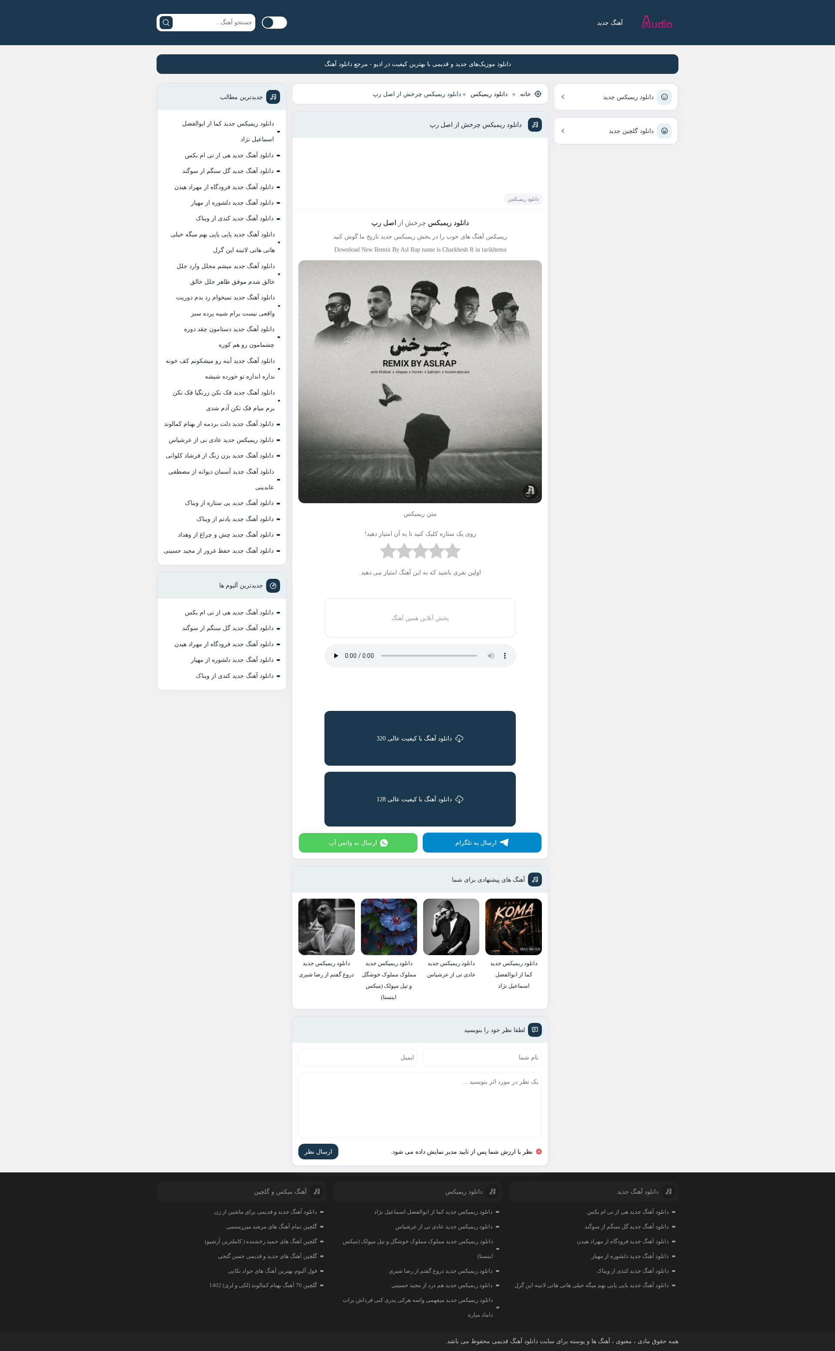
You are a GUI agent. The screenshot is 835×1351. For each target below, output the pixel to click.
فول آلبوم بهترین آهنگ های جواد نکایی (272, 1271)
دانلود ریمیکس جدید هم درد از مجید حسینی (442, 1285)
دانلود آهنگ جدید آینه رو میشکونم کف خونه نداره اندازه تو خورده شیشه (220, 369)
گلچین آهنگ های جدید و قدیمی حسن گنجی (267, 1256)
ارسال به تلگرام (476, 843)
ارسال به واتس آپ (353, 843)
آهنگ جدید (610, 23)
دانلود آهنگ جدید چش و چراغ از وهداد (226, 534)
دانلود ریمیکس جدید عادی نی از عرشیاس (221, 440)
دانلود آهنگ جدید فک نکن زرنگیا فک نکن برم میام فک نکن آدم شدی (224, 400)
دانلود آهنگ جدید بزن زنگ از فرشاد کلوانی (220, 455)
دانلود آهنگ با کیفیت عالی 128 (414, 799)
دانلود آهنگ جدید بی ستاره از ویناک (229, 503)
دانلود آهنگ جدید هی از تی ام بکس (229, 155)
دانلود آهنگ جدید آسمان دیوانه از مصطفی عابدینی (221, 479)
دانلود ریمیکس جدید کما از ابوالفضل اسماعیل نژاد (228, 131)
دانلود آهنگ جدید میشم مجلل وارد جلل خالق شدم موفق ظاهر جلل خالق (226, 274)
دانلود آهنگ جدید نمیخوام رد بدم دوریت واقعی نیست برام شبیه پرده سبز (225, 305)
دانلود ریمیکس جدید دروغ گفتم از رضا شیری (441, 1271)
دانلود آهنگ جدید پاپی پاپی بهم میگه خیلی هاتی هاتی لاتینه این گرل (222, 242)
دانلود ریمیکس (489, 94)
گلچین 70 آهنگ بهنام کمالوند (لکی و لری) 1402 (263, 1285)
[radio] (452, 553)
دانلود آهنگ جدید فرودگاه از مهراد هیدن (224, 187)
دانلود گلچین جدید (631, 131)
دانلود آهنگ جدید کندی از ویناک (235, 218)
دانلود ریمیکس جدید (628, 97)
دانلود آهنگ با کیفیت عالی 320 (414, 738)
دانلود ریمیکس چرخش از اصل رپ (476, 124)
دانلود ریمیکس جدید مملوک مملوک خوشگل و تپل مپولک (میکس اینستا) (418, 1248)
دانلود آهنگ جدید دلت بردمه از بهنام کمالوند (219, 424)
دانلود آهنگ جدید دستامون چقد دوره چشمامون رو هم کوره (229, 337)
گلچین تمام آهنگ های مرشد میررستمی (271, 1226)
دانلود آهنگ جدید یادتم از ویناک (235, 519)
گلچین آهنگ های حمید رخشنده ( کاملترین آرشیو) (261, 1241)
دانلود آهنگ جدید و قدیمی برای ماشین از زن (265, 1211)
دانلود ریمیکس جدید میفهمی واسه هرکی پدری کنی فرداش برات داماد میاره (418, 1307)
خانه (525, 94)
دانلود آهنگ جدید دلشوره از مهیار (232, 202)
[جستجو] (166, 22)
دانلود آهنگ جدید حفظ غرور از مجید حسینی (219, 551)
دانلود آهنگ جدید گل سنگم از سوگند (228, 171)
